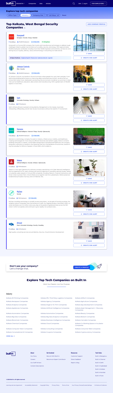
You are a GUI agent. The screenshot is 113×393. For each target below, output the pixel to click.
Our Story (34, 356)
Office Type (12, 15)
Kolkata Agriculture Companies (86, 301)
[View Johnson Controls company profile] (57, 78)
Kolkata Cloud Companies (50, 323)
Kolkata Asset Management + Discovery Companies (89, 309)
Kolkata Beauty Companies (84, 313)
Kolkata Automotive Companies (52, 313)
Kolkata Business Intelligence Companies (55, 320)
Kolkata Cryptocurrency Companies (87, 332)
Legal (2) (50, 58)
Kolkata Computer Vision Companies (19, 329)
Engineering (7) (25, 58)
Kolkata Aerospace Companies (17, 301)
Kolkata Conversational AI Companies (19, 332)
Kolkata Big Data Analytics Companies (54, 317)
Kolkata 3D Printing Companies (17, 298)
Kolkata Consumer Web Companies (87, 329)
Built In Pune (99, 375)
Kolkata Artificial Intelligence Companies (55, 308)
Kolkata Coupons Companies (51, 332)
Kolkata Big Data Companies (16, 317)
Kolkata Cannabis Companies (85, 320)
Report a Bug (75, 362)
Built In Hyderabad (101, 366)
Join (79, 3)
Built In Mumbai (100, 372)
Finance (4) (34, 58)
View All (10, 336)
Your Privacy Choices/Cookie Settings (82, 385)
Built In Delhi (99, 362)
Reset (64, 15)
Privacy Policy (55, 385)
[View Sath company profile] (57, 109)
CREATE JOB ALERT (90, 58)
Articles (48, 3)
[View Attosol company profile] (57, 234)
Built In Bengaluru (101, 356)
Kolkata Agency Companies (50, 301)
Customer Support (77, 356)
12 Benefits (33, 198)
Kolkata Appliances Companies (17, 308)
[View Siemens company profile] (57, 140)
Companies (32, 3)
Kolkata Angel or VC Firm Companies (54, 305)
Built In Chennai (100, 359)
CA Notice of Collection (100, 385)
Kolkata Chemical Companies (16, 323)
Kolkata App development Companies (88, 305)
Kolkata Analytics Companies (16, 305)
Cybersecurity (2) (42, 58)
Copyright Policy (44, 385)
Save (90, 53)
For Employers (98, 3)
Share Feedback (76, 359)
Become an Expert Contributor (56, 359)
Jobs (40, 3)
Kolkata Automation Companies (17, 313)
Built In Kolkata (100, 369)
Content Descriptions (37, 366)
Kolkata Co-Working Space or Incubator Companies (89, 324)
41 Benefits (36, 135)
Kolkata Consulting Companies (52, 329)
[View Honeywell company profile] (57, 47)
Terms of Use (65, 385)
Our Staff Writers (36, 362)
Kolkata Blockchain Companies (17, 320)
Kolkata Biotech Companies (85, 317)
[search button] (74, 3)
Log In (85, 3)
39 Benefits (36, 73)
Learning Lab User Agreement (14, 385)
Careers (33, 359)
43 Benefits (36, 42)
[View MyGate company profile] (57, 203)
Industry (25, 15)
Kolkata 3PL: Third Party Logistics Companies (56, 298)
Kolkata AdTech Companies (85, 298)
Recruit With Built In (53, 356)
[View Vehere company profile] (57, 172)
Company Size (38, 15)
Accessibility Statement (31, 385)
